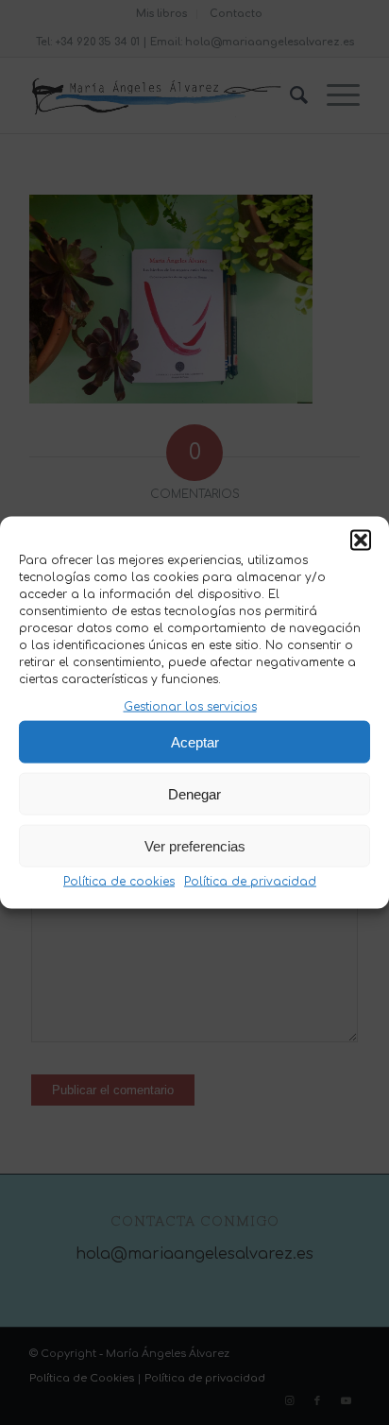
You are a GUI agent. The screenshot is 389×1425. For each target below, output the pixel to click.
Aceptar (195, 742)
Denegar (194, 794)
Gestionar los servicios (190, 706)
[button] (360, 540)
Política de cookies (119, 881)
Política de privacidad (250, 881)
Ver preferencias (194, 846)
